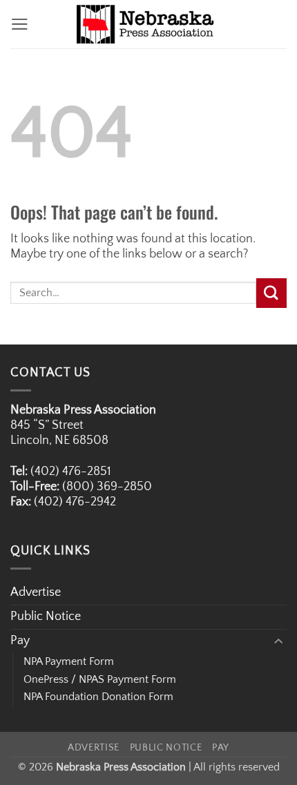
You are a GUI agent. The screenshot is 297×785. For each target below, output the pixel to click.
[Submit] (271, 293)
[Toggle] (278, 641)
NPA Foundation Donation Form (98, 696)
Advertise (35, 592)
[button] (19, 24)
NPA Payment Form (68, 661)
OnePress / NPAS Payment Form (99, 679)
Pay (20, 641)
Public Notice (45, 616)
